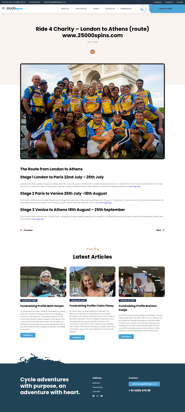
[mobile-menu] (3, 8)
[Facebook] (93, 396)
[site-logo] (15, 8)
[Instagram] (97, 396)
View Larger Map (134, 187)
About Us (65, 9)
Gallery (96, 9)
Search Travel (165, 8)
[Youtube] (102, 396)
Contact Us (110, 9)
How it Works (80, 9)
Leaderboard (125, 9)
